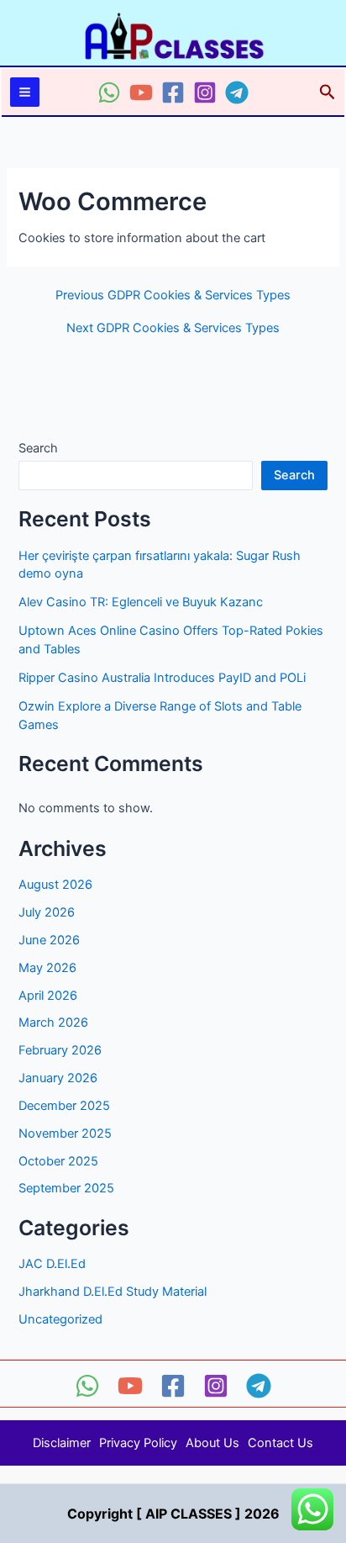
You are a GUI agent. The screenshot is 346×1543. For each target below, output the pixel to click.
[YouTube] (141, 92)
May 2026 (47, 967)
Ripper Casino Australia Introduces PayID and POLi (162, 677)
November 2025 (65, 1133)
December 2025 (64, 1105)
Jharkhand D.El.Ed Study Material (112, 1291)
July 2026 (46, 912)
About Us (212, 1443)
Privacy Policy (138, 1443)
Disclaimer (62, 1443)
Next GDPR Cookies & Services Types (173, 328)
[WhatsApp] (109, 92)
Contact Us (280, 1443)
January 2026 (57, 1078)
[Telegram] (237, 92)
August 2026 (55, 884)
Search (38, 448)
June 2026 (49, 940)
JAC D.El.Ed (52, 1263)
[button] (327, 92)
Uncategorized (60, 1319)
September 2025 (66, 1188)
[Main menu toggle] (24, 92)
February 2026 (60, 1050)
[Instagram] (205, 92)
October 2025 (58, 1161)
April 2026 (47, 995)
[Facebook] (173, 92)
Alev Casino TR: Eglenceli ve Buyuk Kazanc (140, 602)
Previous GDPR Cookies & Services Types (173, 295)
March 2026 (53, 1022)
